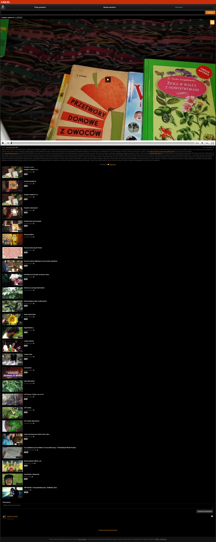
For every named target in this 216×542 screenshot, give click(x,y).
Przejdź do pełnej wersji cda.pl (108, 530)
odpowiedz (10, 519)
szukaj (210, 12)
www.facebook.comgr (11, 153)
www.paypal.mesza (156, 153)
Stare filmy (112, 164)
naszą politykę (82, 539)
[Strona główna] (5, 2)
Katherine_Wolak (12, 516)
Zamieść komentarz (205, 511)
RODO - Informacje (161, 539)
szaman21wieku (11, 147)
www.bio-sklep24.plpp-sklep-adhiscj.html (161, 151)
